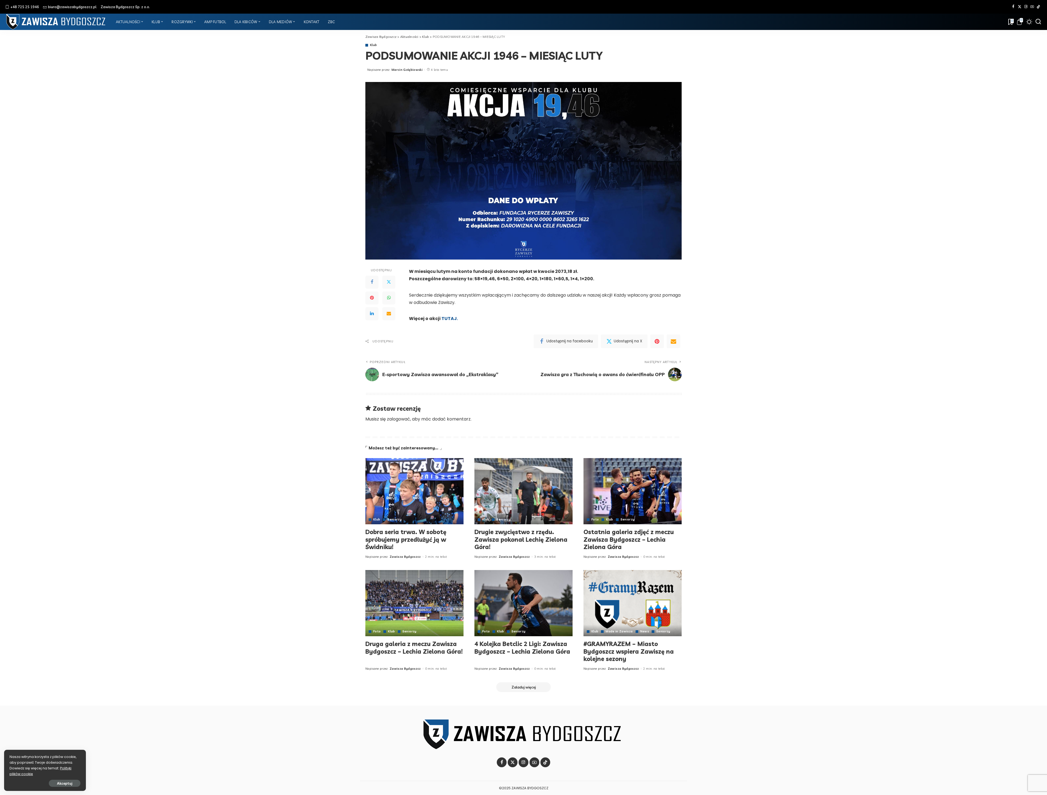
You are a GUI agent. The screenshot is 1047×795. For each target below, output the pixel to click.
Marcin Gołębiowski (407, 70)
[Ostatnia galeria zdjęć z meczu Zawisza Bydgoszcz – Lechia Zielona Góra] (632, 491)
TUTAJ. (449, 318)
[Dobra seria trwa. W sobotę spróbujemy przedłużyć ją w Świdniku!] (414, 491)
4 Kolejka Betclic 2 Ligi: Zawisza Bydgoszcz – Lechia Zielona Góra (522, 647)
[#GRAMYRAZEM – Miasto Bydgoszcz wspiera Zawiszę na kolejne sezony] (632, 603)
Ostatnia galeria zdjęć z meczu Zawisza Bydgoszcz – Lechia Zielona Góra (628, 539)
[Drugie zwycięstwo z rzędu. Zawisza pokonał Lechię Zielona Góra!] (523, 491)
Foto (595, 519)
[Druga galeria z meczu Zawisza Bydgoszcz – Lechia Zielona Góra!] (414, 603)
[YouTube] (1032, 6)
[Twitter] (1019, 6)
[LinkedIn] (371, 313)
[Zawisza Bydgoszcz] (56, 22)
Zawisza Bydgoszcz (405, 557)
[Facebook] (1013, 6)
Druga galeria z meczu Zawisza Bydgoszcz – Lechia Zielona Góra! (414, 647)
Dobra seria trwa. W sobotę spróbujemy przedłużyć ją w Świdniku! (405, 539)
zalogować (398, 419)
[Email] (388, 313)
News (644, 631)
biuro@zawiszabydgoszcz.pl (72, 7)
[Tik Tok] (1038, 6)
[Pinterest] (371, 297)
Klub (373, 45)
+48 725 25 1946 (24, 7)
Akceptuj (64, 783)
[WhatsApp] (388, 297)
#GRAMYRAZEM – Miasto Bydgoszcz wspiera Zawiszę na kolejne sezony (628, 651)
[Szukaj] (1038, 22)
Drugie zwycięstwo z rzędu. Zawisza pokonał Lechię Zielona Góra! (520, 539)
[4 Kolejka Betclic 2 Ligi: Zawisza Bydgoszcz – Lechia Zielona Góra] (523, 603)
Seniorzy (394, 519)
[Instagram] (1026, 6)
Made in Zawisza (619, 631)
